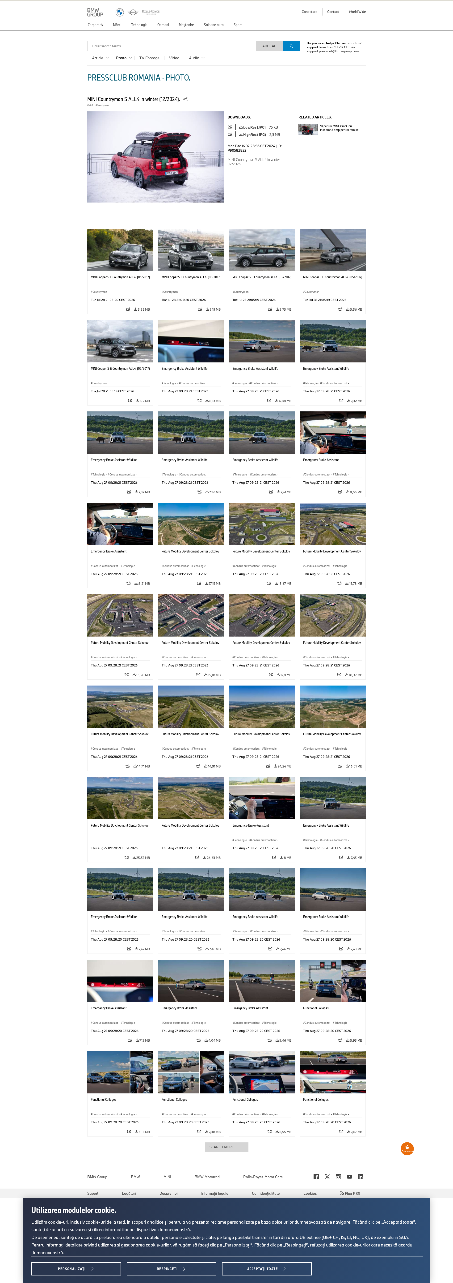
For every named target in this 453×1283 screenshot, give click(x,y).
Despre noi (168, 1193)
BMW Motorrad (207, 1176)
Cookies (310, 1193)
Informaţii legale (214, 1193)
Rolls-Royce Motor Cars (263, 1176)
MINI (167, 1176)
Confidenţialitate (266, 1193)
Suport (92, 1193)
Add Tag (269, 46)
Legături (129, 1193)
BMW (135, 1176)
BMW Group (97, 1176)
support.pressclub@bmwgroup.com (333, 51)
